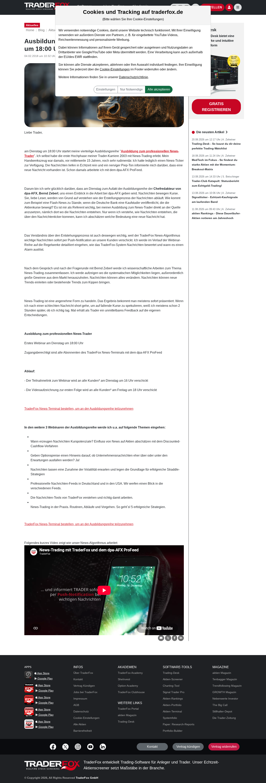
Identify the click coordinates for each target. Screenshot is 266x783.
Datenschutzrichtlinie (133, 77)
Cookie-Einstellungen (115, 69)
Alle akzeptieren (159, 89)
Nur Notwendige (131, 89)
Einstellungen (105, 89)
